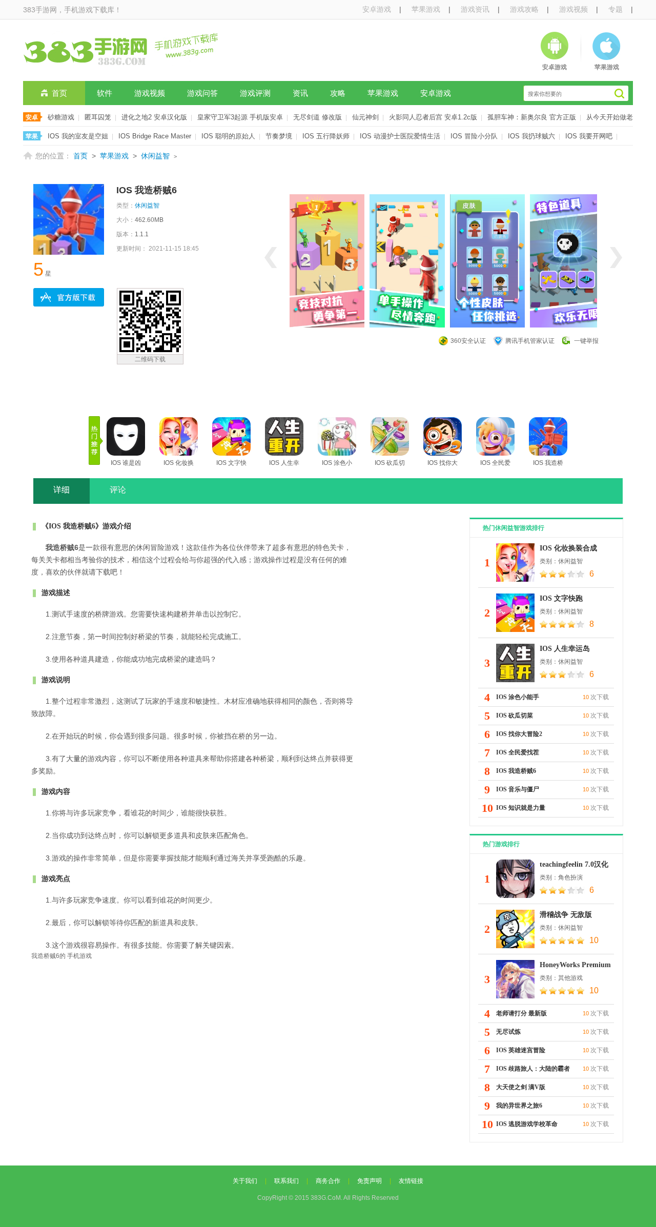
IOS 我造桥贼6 (516, 770)
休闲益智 (155, 156)
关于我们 (245, 1180)
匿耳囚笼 (98, 117)
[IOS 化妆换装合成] (515, 562)
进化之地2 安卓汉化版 (154, 117)
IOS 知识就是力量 (520, 807)
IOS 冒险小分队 (474, 136)
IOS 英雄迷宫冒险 (520, 1050)
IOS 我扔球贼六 (531, 136)
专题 (615, 9)
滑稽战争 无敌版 (566, 914)
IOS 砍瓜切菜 (514, 715)
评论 (118, 489)
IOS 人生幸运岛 (565, 648)
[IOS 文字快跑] (515, 613)
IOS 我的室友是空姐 (78, 136)
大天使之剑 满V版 (520, 1087)
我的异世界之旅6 (519, 1105)
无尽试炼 (508, 1031)
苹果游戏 (426, 9)
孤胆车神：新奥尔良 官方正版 (531, 117)
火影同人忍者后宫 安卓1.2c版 (433, 117)
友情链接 (411, 1180)
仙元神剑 (365, 117)
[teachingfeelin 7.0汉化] (515, 879)
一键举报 (586, 340)
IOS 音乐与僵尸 (517, 789)
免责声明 (369, 1180)
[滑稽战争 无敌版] (515, 929)
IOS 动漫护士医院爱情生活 (400, 136)
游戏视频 (573, 9)
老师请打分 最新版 (521, 1013)
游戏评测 (255, 93)
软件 (104, 93)
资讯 (300, 93)
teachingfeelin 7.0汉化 (574, 864)
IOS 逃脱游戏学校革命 (527, 1124)
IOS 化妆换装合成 (568, 548)
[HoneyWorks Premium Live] (515, 979)
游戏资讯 (475, 9)
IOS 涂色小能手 (517, 697)
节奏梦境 (278, 136)
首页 (59, 93)
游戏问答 (202, 93)
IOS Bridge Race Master (154, 136)
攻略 (337, 93)
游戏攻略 (524, 9)
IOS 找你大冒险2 (519, 734)
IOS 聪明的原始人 (228, 136)
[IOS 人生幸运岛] (515, 663)
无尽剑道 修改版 (317, 117)
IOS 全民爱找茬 (517, 752)
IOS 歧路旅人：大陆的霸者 (533, 1068)
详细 (61, 489)
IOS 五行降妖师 (326, 136)
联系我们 (286, 1180)
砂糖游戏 (61, 117)
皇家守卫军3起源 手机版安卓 (240, 117)
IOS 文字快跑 (561, 598)
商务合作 (328, 1180)
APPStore (68, 297)
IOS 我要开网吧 (588, 136)
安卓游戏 (376, 9)
